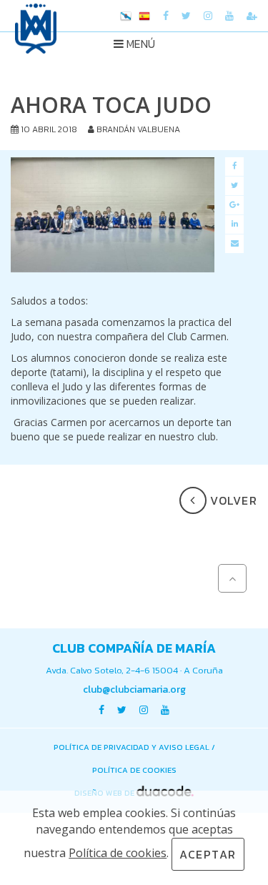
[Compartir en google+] (234, 205)
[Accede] (252, 16)
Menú (139, 43)
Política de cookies (134, 770)
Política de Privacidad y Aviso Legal (131, 747)
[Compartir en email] (234, 243)
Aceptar (208, 854)
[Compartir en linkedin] (234, 224)
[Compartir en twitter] (234, 186)
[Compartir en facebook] (234, 166)
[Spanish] (144, 17)
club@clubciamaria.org (134, 689)
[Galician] (125, 17)
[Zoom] (112, 214)
